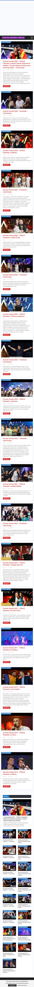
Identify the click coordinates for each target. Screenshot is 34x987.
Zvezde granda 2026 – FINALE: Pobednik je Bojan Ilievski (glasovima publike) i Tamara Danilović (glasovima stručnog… (15, 818)
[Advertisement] (17, 18)
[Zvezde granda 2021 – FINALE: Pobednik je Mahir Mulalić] (17, 473)
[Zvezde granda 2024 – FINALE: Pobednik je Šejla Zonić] (17, 224)
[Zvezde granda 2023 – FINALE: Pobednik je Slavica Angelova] (17, 303)
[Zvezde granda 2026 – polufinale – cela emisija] (17, 100)
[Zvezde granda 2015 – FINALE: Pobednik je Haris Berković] (17, 721)
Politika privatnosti (22, 985)
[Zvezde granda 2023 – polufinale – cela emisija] (17, 348)
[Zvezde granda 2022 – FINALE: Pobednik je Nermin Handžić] (17, 388)
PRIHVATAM (12, 985)
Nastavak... (6, 86)
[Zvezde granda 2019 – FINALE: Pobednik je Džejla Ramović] (17, 551)
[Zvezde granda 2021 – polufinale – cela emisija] (17, 512)
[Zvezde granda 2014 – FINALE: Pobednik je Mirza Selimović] (17, 761)
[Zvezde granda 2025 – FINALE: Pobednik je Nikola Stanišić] (17, 139)
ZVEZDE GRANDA (6, 42)
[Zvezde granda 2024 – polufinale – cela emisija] (17, 263)
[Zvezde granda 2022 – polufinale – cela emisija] (17, 427)
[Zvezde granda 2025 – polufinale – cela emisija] (17, 178)
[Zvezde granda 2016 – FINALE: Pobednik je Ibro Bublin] (17, 676)
